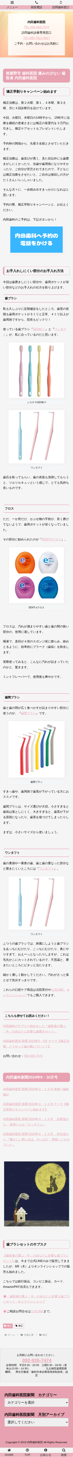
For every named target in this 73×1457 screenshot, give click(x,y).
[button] (65, 868)
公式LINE (57, 989)
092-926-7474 (33, 1056)
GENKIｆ (39, 329)
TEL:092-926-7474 (36, 27)
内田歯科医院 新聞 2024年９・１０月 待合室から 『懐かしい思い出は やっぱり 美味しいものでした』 (36, 1139)
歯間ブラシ (28, 713)
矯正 (9, 1325)
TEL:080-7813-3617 (36, 38)
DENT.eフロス (51, 539)
